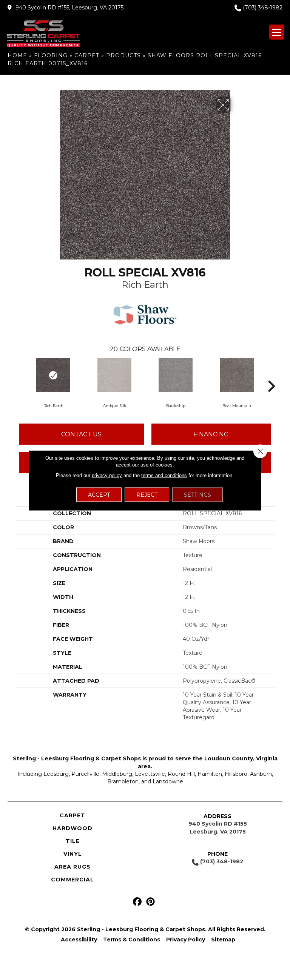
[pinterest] (150, 902)
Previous (19, 375)
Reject (146, 494)
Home (17, 55)
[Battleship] (175, 375)
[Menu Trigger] (276, 32)
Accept (99, 494)
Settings (197, 494)
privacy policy (107, 475)
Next (271, 375)
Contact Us (81, 434)
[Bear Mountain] (236, 375)
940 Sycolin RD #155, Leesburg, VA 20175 (69, 7)
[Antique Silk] (114, 375)
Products (123, 55)
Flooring (51, 55)
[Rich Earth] (53, 375)
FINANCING (211, 434)
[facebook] (137, 902)
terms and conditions (164, 475)
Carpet (86, 55)
